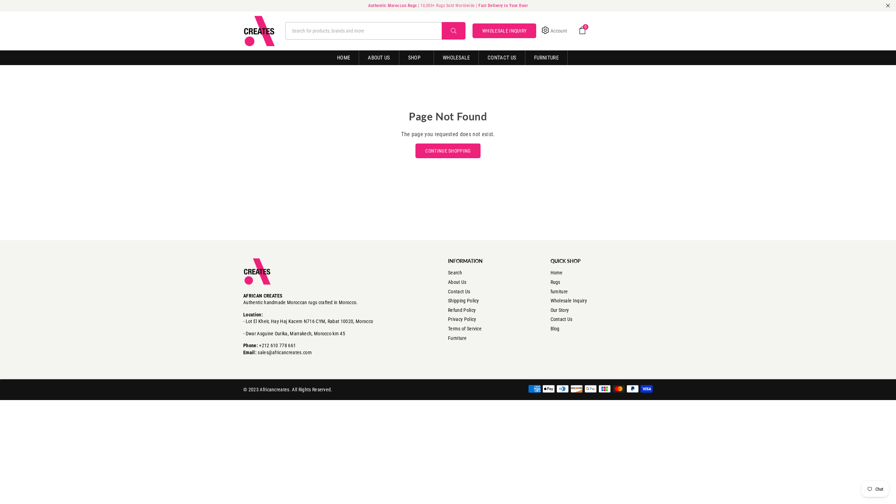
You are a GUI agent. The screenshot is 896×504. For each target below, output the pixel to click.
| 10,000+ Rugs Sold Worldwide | (448, 5)
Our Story (560, 310)
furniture (559, 291)
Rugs (555, 282)
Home (343, 58)
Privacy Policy (462, 319)
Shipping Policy (463, 300)
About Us (379, 58)
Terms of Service (465, 328)
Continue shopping (447, 151)
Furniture (546, 58)
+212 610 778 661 (277, 345)
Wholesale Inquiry (569, 300)
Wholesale (456, 58)
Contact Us (502, 58)
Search (455, 272)
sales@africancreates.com (285, 352)
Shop (414, 58)
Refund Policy (462, 310)
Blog (555, 328)
